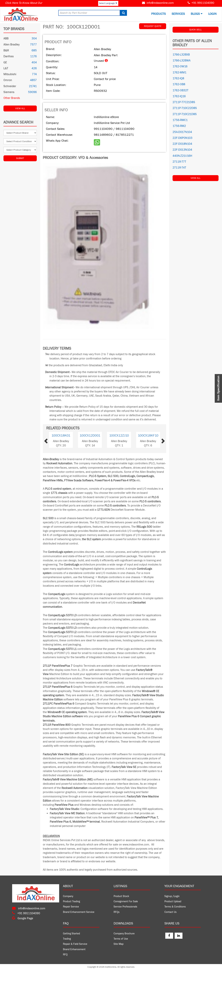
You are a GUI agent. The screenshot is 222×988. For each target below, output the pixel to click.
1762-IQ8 (178, 78)
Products (158, 14)
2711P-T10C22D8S (185, 108)
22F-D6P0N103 (182, 138)
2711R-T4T (179, 167)
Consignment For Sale (126, 901)
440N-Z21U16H (182, 156)
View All (20, 108)
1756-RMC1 (180, 120)
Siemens (8, 92)
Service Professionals (125, 906)
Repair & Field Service (75, 944)
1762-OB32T (180, 90)
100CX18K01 (61, 435)
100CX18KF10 (148, 435)
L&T (5, 68)
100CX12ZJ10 (119, 435)
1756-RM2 (179, 126)
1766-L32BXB (181, 54)
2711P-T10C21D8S (185, 114)
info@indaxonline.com (160, 3)
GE (5, 62)
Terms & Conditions (175, 906)
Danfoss (8, 56)
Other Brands (11, 98)
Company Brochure (124, 933)
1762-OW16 (180, 66)
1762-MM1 (179, 72)
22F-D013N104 (182, 150)
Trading (67, 938)
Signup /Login (172, 896)
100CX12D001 (90, 435)
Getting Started (71, 933)
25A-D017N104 (182, 132)
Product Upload (172, 901)
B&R (6, 50)
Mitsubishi (9, 74)
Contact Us (170, 912)
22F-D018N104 (182, 144)
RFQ (65, 954)
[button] (51, 440)
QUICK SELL (195, 29)
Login (212, 14)
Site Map (118, 944)
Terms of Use (121, 938)
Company (68, 896)
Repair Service (71, 906)
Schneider (9, 86)
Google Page (25, 918)
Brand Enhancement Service (78, 912)
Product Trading (71, 901)
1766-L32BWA (181, 60)
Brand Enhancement (74, 949)
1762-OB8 (179, 84)
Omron (7, 80)
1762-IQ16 (179, 96)
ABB (5, 38)
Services (178, 14)
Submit (20, 158)
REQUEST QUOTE (152, 26)
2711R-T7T (179, 162)
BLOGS (196, 14)
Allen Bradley (11, 44)
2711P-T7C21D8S (184, 102)
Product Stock (121, 896)
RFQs (116, 912)
